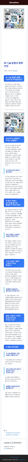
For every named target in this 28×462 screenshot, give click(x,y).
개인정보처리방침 (14, 457)
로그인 (5, 448)
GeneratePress (21, 459)
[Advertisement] (14, 45)
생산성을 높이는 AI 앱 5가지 (13, 432)
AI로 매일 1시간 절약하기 (12, 434)
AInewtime (14, 2)
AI (6, 430)
